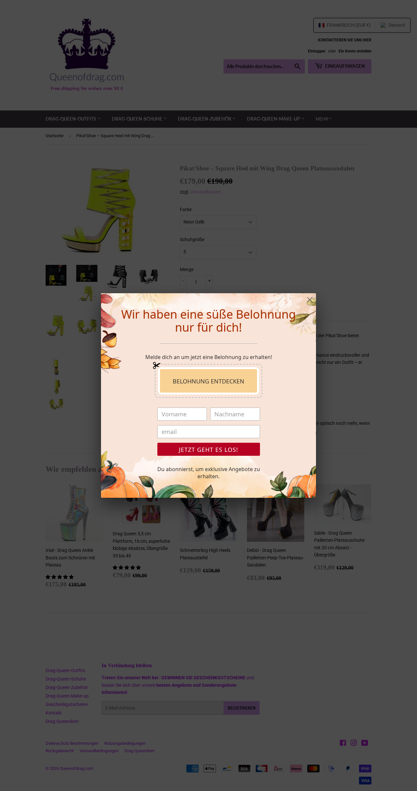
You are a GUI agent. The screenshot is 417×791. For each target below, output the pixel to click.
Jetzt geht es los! (208, 449)
